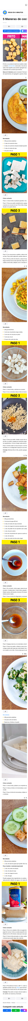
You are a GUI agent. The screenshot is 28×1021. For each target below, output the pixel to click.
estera (18, 987)
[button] (9, 26)
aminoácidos (11, 65)
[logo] (13, 12)
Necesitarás (6, 714)
